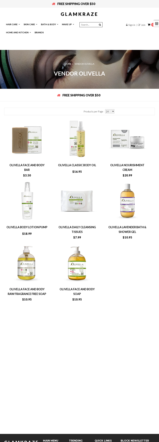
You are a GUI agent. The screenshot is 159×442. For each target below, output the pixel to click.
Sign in (131, 24)
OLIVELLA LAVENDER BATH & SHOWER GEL (127, 229)
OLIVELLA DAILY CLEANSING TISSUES (77, 229)
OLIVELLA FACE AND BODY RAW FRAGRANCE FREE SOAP (27, 291)
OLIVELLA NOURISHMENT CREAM (127, 167)
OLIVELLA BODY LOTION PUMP (27, 227)
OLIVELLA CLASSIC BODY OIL (77, 165)
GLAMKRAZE (79, 14)
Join (143, 24)
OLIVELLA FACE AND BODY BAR (27, 167)
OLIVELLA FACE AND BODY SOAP (77, 291)
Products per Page (93, 111)
